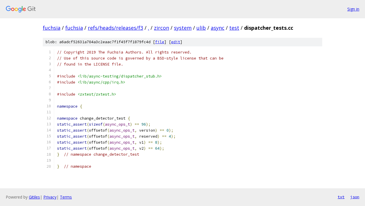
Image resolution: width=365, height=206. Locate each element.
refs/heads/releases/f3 (115, 27)
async (217, 27)
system (183, 27)
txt (341, 196)
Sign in (353, 9)
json (354, 196)
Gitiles (34, 197)
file (159, 41)
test (234, 27)
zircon (161, 27)
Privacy (49, 197)
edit (175, 41)
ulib (201, 27)
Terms (66, 197)
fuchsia (51, 27)
